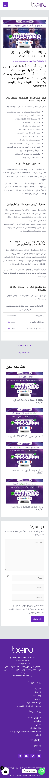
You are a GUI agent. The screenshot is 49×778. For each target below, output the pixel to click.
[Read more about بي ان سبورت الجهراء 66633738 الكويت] (24, 454)
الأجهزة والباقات (34, 717)
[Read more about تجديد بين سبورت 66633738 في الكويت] (24, 384)
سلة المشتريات (35, 728)
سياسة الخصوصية (34, 702)
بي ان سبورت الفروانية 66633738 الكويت (27, 507)
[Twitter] (32, 756)
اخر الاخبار (37, 721)
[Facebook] (39, 756)
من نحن (38, 699)
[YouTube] (26, 756)
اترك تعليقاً (42, 61)
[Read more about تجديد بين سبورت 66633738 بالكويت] (24, 420)
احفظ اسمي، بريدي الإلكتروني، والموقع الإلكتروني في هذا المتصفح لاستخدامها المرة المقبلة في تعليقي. (26, 609)
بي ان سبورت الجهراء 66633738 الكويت (28, 471)
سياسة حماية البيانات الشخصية (29, 706)
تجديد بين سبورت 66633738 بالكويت (25, 436)
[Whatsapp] (41, 771)
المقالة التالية (24, 352)
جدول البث (37, 695)
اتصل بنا (38, 692)
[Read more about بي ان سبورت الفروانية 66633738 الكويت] (24, 491)
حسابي (38, 724)
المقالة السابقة (24, 345)
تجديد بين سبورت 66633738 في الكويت (28, 400)
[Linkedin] (20, 756)
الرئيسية (38, 688)
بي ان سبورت (31, 61)
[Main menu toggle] (5, 4)
